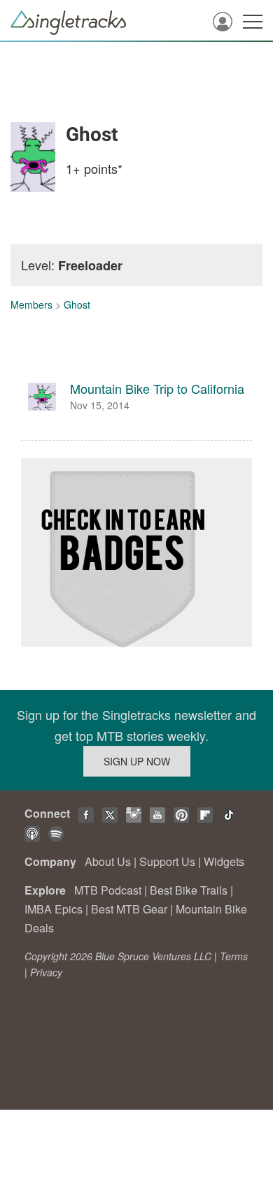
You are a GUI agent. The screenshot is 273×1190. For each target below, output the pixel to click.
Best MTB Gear (129, 909)
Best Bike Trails (188, 890)
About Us (108, 861)
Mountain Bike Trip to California (157, 388)
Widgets (224, 861)
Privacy (46, 972)
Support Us (167, 861)
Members (31, 304)
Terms (234, 956)
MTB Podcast (107, 890)
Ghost (77, 304)
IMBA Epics (53, 909)
